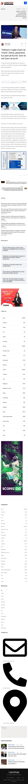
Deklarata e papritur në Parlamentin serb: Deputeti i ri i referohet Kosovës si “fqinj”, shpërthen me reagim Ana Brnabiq (13, 218)
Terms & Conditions (10, 777)
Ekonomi (14, 322)
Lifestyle (14, 374)
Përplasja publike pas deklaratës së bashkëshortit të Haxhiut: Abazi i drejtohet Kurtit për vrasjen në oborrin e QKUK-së (13, 225)
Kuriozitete (14, 360)
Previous (8, 180)
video (14, 435)
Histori (14, 336)
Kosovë (14, 346)
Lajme (14, 369)
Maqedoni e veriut (14, 388)
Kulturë (14, 355)
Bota (14, 318)
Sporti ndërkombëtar (14, 416)
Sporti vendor (14, 421)
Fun (14, 332)
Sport (14, 411)
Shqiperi (14, 407)
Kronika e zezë (14, 350)
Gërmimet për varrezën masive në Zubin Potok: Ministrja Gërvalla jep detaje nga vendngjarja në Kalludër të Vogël (14, 204)
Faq (23, 777)
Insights (18, 777)
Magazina (14, 383)
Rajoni (14, 393)
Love (14, 379)
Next (22, 186)
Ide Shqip (14, 341)
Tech (14, 430)
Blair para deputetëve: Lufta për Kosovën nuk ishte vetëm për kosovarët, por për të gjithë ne (16, 183)
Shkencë (14, 402)
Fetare (14, 327)
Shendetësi (14, 397)
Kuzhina (14, 365)
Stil (14, 426)
